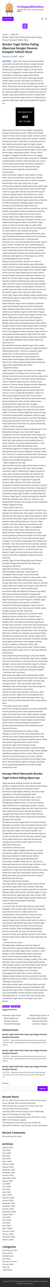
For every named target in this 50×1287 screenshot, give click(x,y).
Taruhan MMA (7, 1264)
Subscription (7, 19)
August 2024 (7, 1214)
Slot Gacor (6, 1259)
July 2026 (6, 1150)
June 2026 (6, 1153)
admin (21, 56)
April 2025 (6, 1192)
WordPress (29, 1283)
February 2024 (8, 1231)
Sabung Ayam (7, 1256)
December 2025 (8, 1170)
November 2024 (8, 1206)
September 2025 (9, 1178)
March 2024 (7, 1228)
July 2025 (6, 1184)
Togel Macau (15, 1006)
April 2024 (6, 1226)
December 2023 (8, 1237)
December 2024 (8, 1203)
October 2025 (7, 1175)
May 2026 (6, 1156)
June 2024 (6, 1220)
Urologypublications (30, 6)
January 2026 (8, 1167)
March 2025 (7, 1195)
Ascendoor (43, 1281)
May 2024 (6, 1223)
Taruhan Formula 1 (9, 1261)
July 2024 (6, 1217)
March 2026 (7, 1161)
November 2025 (8, 1173)
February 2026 (8, 1164)
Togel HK (6, 1006)
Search (5, 1083)
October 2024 (7, 1209)
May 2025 (6, 1189)
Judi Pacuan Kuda (9, 1250)
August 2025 (7, 1181)
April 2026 (6, 1159)
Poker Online (7, 1253)
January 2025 (8, 1200)
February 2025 (8, 1198)
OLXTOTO (6, 61)
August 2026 (7, 1147)
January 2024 (8, 1234)
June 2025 (6, 1187)
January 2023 (8, 1240)
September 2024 (9, 1212)
